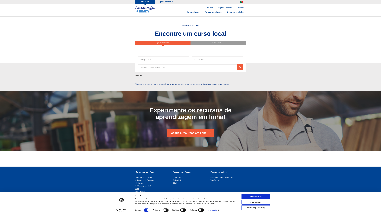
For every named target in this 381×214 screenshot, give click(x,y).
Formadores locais (213, 12)
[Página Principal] (145, 9)
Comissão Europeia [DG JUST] (221, 177)
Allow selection (255, 202)
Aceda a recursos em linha (189, 132)
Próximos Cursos (163, 43)
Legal (137, 189)
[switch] (166, 210)
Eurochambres (178, 177)
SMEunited (177, 180)
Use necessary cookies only (255, 208)
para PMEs (145, 2)
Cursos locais (193, 12)
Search (240, 67)
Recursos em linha (235, 12)
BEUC (175, 183)
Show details (212, 210)
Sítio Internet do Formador (144, 180)
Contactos (139, 183)
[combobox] (147, 59)
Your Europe (214, 180)
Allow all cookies (256, 196)
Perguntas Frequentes (225, 8)
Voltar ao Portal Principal (144, 177)
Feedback (240, 8)
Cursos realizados (218, 43)
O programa (209, 8)
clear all (138, 76)
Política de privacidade (143, 186)
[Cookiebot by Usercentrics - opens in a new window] (121, 210)
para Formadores (166, 2)
